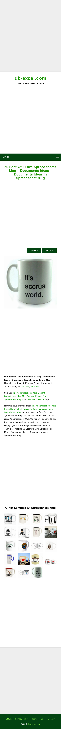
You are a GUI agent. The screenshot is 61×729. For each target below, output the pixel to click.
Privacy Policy (22, 718)
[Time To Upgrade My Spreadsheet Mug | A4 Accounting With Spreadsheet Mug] (51, 531)
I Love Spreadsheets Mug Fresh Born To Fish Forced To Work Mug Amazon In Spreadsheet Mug (30, 409)
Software (34, 386)
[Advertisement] (30, 36)
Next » (49, 250)
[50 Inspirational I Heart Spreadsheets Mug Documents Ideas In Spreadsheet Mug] (24, 531)
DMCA (9, 718)
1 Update (25, 386)
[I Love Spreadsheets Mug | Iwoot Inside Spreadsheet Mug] (51, 558)
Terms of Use (38, 718)
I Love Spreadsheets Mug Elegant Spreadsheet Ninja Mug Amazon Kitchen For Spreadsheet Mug (25, 396)
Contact (51, 718)
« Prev (34, 250)
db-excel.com (30, 78)
